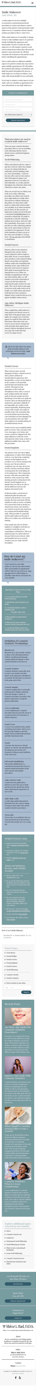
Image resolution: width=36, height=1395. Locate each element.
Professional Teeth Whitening (16, 1241)
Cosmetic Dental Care (14, 1234)
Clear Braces (10, 953)
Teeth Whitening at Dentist (15, 1245)
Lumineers (10, 1238)
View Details (23, 914)
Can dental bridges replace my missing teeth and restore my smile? (17, 629)
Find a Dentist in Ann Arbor (16, 983)
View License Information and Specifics (18, 910)
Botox (8, 1231)
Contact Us (18, 1318)
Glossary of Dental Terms (20, 845)
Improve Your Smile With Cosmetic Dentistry (18, 1077)
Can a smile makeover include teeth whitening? (16, 598)
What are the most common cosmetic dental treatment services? (17, 623)
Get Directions (18, 1284)
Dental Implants (12, 963)
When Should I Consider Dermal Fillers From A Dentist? (17, 1128)
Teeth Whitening (20, 214)
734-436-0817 (16, 237)
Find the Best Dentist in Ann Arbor (16, 1263)
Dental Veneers (11, 966)
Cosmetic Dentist (12, 975)
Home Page (24, 853)
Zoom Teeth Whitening (14, 1253)
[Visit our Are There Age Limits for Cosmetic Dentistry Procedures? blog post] (18, 1025)
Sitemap (22, 1373)
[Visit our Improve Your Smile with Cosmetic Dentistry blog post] (18, 1073)
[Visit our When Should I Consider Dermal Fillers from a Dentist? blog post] (18, 1124)
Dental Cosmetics (12, 978)
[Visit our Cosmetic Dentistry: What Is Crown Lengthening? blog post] (18, 1179)
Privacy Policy (15, 1373)
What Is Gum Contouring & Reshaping (15, 1249)
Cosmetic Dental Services (15, 1258)
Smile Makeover (17, 930)
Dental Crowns (11, 959)
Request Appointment (18, 1301)
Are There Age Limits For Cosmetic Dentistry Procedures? (18, 1029)
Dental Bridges (11, 956)
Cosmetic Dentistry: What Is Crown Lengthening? (15, 1184)
